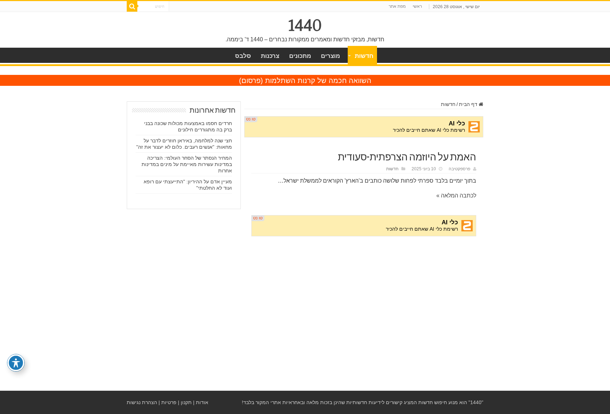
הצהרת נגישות (142, 402)
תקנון (186, 402)
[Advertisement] (363, 295)
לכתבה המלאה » (456, 196)
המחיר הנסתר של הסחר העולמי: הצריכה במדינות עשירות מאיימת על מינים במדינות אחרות (187, 164)
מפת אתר (397, 6)
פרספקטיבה (459, 168)
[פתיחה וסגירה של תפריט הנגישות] (15, 362)
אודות (202, 402)
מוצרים (330, 56)
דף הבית (469, 104)
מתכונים (300, 56)
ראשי (417, 6)
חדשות (364, 56)
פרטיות (169, 402)
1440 (305, 25)
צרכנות (270, 56)
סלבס (243, 56)
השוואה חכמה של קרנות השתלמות (318, 80)
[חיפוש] (132, 6)
